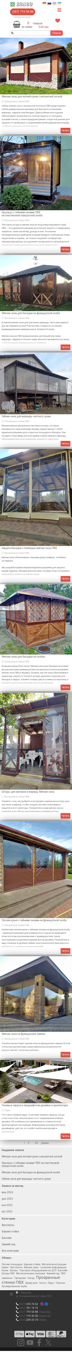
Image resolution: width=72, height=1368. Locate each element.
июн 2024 (7, 1192)
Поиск (56, 33)
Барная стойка (10, 1231)
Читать (65, 130)
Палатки (60, 1283)
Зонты (42, 1283)
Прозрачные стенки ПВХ (16, 101)
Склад (30, 1278)
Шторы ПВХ (8, 1273)
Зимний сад (8, 1244)
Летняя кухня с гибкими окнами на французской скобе (34, 920)
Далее (45, 1143)
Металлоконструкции (54, 1264)
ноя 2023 (7, 1205)
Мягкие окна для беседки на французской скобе (31, 313)
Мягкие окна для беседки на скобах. (24, 656)
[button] (22, 11)
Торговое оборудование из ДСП (37, 1270)
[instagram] (21, 1342)
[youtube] (30, 1342)
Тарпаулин (20, 1278)
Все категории (10, 1250)
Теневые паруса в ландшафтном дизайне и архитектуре (35, 1105)
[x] (48, 1342)
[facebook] (39, 1342)
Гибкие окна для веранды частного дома (26, 416)
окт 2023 (7, 1211)
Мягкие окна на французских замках (23, 1033)
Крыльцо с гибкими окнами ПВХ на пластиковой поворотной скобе (22, 214)
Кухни (5, 1270)
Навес (5, 1267)
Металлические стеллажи (30, 1273)
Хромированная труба (14, 1286)
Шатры (14, 1270)
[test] (19, 1334)
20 (37, 1143)
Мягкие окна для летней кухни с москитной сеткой (32, 96)
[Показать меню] (59, 10)
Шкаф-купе (31, 1283)
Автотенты (8, 1225)
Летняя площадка (12, 1264)
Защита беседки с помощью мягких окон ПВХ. (29, 548)
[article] (36, 86)
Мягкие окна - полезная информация (45, 1267)
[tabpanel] (41, 23)
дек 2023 (7, 1198)
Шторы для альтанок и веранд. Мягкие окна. (28, 791)
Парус (7, 1110)
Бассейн (7, 1237)
